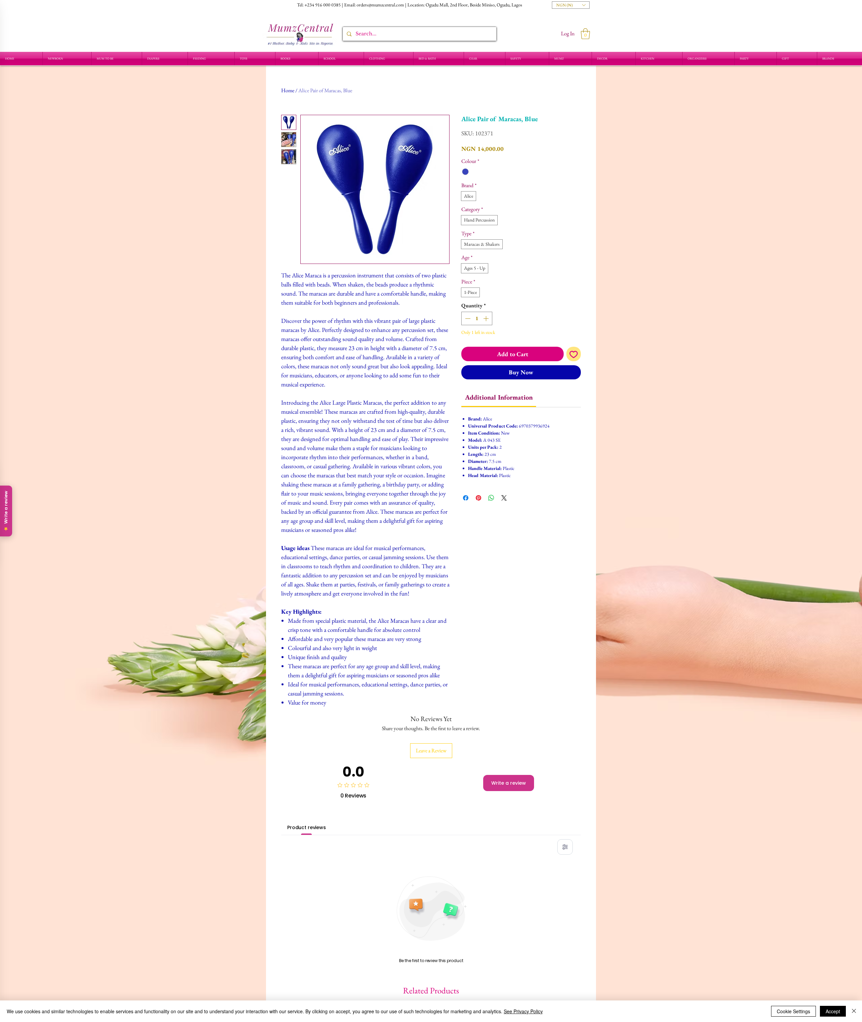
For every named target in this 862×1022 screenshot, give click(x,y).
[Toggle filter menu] (565, 847)
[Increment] (486, 318)
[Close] (854, 1011)
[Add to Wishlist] (573, 354)
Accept (833, 1011)
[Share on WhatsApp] (491, 498)
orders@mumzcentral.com (380, 5)
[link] (499, 397)
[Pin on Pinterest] (478, 498)
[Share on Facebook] (466, 498)
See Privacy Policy (523, 1011)
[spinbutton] (477, 318)
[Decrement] (467, 318)
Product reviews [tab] (306, 827)
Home (287, 90)
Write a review (508, 783)
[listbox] (571, 5)
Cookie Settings (793, 1011)
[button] (571, 5)
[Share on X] (504, 498)
